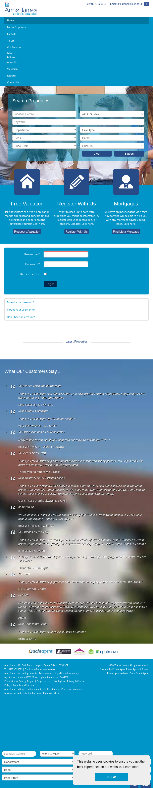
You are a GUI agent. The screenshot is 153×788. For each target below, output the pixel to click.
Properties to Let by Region (51, 681)
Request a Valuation (27, 231)
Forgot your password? (20, 302)
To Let (10, 40)
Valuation (12, 68)
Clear (97, 153)
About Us (12, 62)
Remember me (30, 274)
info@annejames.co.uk (130, 4)
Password (32, 264)
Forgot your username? (21, 309)
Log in (50, 284)
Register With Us (77, 231)
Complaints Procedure (24, 684)
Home (10, 20)
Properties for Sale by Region (19, 681)
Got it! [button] (111, 777)
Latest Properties (16, 27)
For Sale (11, 33)
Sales (9, 52)
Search (129, 153)
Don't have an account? (21, 317)
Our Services (14, 47)
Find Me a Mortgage (126, 231)
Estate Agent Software (137, 669)
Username (32, 254)
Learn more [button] (131, 767)
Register (11, 75)
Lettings (11, 56)
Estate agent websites (118, 673)
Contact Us (13, 82)
